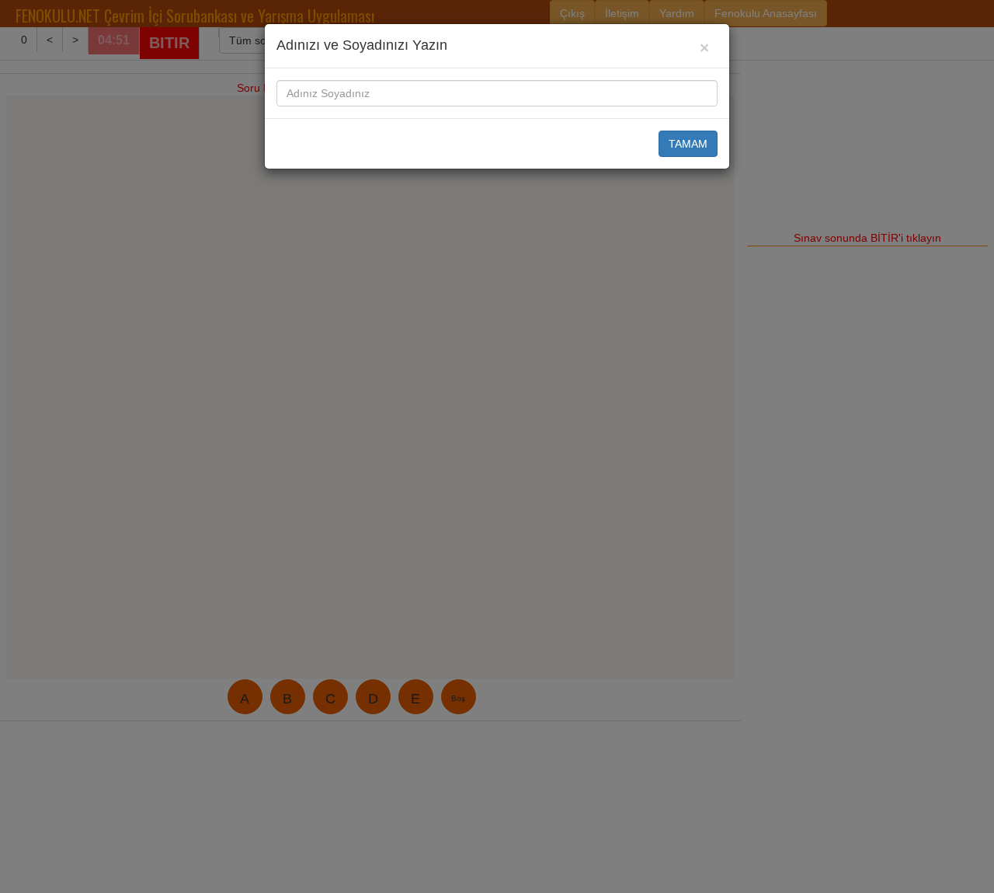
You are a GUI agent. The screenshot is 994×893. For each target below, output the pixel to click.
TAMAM (688, 144)
